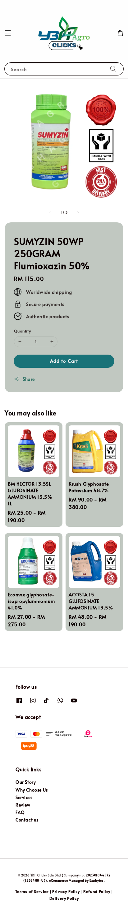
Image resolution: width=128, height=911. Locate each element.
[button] (8, 33)
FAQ (20, 812)
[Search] (113, 69)
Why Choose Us (32, 790)
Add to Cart (64, 360)
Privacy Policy (66, 891)
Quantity (22, 331)
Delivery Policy (64, 898)
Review (23, 805)
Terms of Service (32, 891)
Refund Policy (96, 891)
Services (24, 797)
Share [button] (29, 379)
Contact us (27, 820)
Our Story (26, 782)
